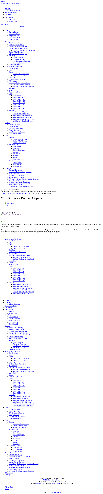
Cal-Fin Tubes (13, 32)
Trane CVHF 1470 (19, 106)
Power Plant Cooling (15, 184)
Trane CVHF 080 (18, 99)
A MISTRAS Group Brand (51, 480)
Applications (9, 168)
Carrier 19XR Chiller (19, 75)
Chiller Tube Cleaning (16, 52)
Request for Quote (10, 12)
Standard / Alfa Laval (15, 92)
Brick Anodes (17, 164)
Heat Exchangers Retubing (21, 61)
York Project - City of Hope (21, 112)
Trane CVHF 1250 (19, 104)
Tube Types (8, 30)
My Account (9, 17)
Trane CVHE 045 (18, 97)
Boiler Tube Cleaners (19, 143)
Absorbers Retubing (19, 59)
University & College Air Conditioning (21, 186)
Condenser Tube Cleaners (21, 139)
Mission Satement (14, 10)
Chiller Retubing (18, 57)
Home (7, 7)
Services (7, 41)
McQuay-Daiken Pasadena (21, 85)
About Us (8, 9)
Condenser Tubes (14, 34)
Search (21, 26)
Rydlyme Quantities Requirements (24, 50)
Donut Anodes (17, 163)
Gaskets (7, 123)
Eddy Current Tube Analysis (18, 54)
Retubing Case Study (19, 63)
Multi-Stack (12, 88)
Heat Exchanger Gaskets (17, 132)
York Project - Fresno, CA (21, 114)
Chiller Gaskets (14, 126)
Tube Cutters (17, 148)
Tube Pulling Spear (19, 150)
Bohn (10, 70)
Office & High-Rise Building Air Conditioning (24, 179)
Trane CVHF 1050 (19, 101)
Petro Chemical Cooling (16, 181)
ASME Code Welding (16, 43)
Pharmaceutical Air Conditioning (19, 183)
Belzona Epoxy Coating (16, 45)
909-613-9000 (55, 483)
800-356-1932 (5, 25)
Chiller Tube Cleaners (20, 141)
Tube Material (13, 39)
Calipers (15, 152)
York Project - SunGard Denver (23, 121)
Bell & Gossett (13, 68)
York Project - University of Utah (23, 119)
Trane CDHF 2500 (19, 108)
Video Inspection (14, 65)
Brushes (15, 155)
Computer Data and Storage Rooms (20, 172)
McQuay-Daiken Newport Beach (23, 86)
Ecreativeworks (56, 492)
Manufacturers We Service (13, 66)
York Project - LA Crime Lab (22, 117)
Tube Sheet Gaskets (15, 134)
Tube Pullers (17, 146)
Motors (15, 157)
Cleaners (11, 137)
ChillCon (12, 77)
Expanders (16, 154)
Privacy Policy (9, 473)
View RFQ (12, 19)
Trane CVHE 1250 (19, 103)
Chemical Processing (15, 170)
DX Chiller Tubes (14, 37)
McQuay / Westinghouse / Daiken (19, 83)
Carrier (11, 72)
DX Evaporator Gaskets (16, 128)
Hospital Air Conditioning (17, 175)
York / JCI (12, 110)
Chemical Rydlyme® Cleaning (18, 48)
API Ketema (13, 81)
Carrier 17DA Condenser (21, 74)
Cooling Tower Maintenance (18, 46)
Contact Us (8, 14)
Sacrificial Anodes (14, 161)
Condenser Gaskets (15, 124)
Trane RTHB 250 (18, 95)
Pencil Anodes (17, 166)
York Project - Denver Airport (22, 115)
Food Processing (14, 173)
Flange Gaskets (14, 130)
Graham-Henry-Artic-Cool (17, 79)
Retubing (12, 55)
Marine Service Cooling (16, 177)
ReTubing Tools (14, 144)
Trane (10, 94)
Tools (6, 135)
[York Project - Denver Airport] (14, 205)
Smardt (11, 90)
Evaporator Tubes (14, 36)
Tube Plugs (16, 159)
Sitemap (7, 475)
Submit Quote (13, 21)
